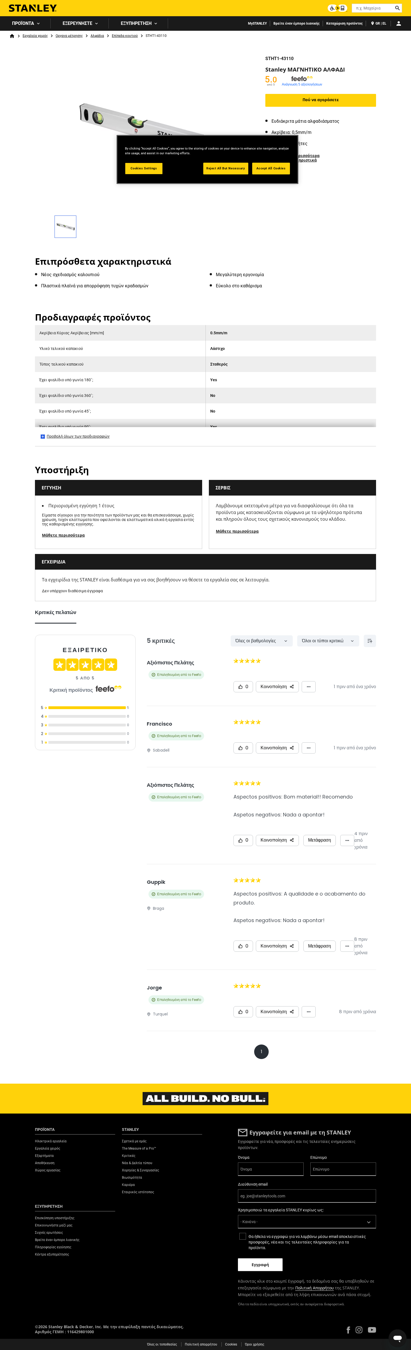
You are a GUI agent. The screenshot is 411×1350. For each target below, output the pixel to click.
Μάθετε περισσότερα (63, 535)
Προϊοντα (23, 23)
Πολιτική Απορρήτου (314, 1287)
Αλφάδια (97, 36)
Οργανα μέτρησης (69, 36)
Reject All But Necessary (225, 168)
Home (12, 36)
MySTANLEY (257, 23)
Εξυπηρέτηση (136, 23)
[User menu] (399, 23)
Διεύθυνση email (253, 1184)
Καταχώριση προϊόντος (344, 23)
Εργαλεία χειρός (35, 36)
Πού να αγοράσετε (321, 99)
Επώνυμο (318, 1157)
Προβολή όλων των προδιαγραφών (78, 436)
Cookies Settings (144, 168)
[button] (348, 1330)
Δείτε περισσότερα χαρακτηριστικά (300, 158)
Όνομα (243, 1157)
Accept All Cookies (270, 168)
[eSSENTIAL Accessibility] (337, 8)
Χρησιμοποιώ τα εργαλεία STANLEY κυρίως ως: (281, 1210)
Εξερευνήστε (77, 23)
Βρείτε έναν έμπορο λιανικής (296, 23)
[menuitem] (25, 23)
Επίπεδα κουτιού (125, 36)
